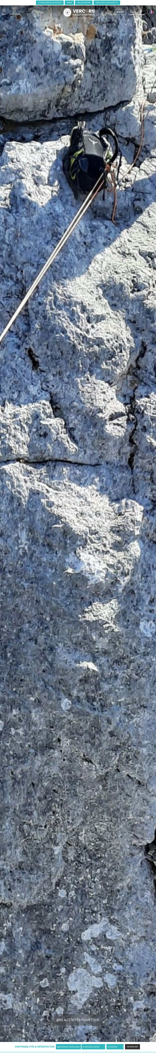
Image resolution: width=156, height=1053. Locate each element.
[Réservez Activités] (78, 523)
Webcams (141, 11)
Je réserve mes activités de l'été (78, 1020)
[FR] (152, 12)
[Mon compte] (132, 10)
